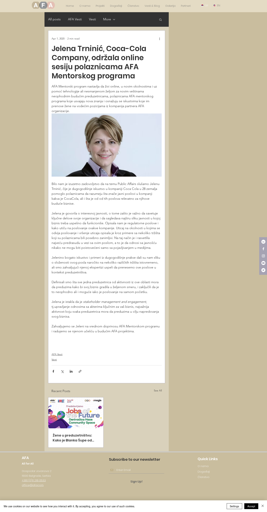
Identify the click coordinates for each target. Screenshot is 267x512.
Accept (251, 506)
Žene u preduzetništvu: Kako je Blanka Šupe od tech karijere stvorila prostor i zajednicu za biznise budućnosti (72, 438)
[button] (160, 19)
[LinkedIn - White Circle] (263, 242)
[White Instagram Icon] (263, 256)
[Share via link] (80, 371)
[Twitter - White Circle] (263, 270)
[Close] (262, 506)
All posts (54, 19)
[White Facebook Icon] (263, 249)
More (107, 19)
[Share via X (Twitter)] (62, 371)
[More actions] (159, 38)
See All (158, 390)
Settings (234, 506)
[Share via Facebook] (53, 371)
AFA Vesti (75, 19)
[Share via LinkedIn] (71, 371)
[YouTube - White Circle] (263, 263)
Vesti (92, 19)
